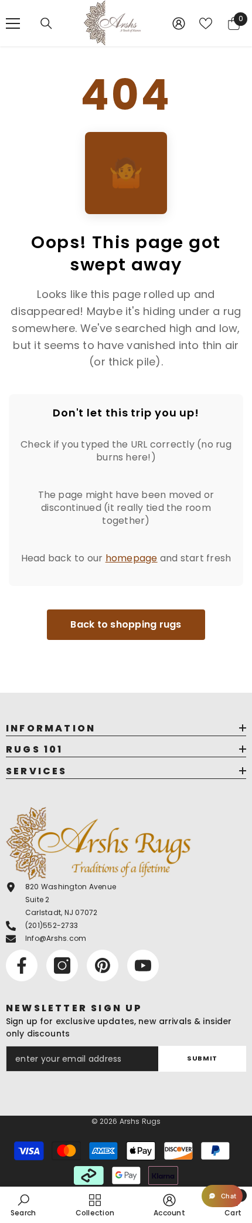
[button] (222, 1196)
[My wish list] (205, 23)
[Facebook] (22, 965)
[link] (23, 1205)
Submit (202, 1058)
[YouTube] (143, 965)
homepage (131, 558)
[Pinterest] (102, 965)
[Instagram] (62, 965)
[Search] (46, 23)
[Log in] (178, 23)
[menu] (13, 23)
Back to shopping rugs (125, 624)
